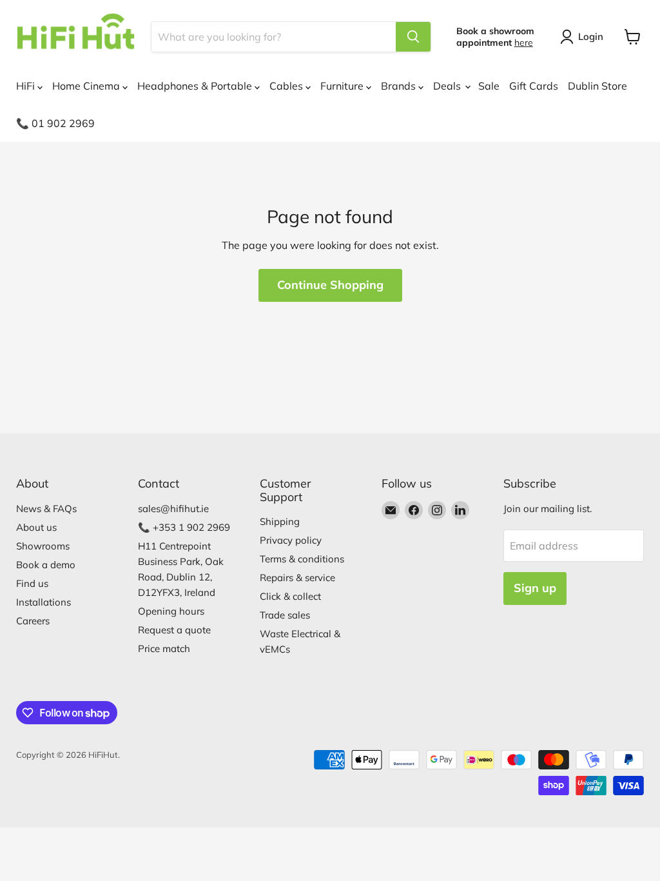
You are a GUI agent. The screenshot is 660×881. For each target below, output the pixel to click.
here (523, 42)
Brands (399, 85)
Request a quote (174, 630)
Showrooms (43, 546)
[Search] (413, 37)
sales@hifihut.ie (173, 508)
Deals (448, 85)
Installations (43, 602)
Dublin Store (597, 85)
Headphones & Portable (196, 85)
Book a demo (45, 565)
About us (36, 527)
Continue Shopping (330, 284)
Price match (164, 648)
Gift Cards (533, 85)
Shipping (280, 521)
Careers (33, 621)
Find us (32, 583)
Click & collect (290, 596)
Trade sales (285, 615)
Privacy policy (291, 540)
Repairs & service (297, 577)
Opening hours (171, 611)
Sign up (535, 587)
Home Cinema (87, 85)
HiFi (26, 85)
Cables (287, 85)
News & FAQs (46, 508)
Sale (489, 85)
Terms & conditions (302, 559)
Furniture (343, 85)
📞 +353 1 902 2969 (184, 527)
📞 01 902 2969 (55, 123)
